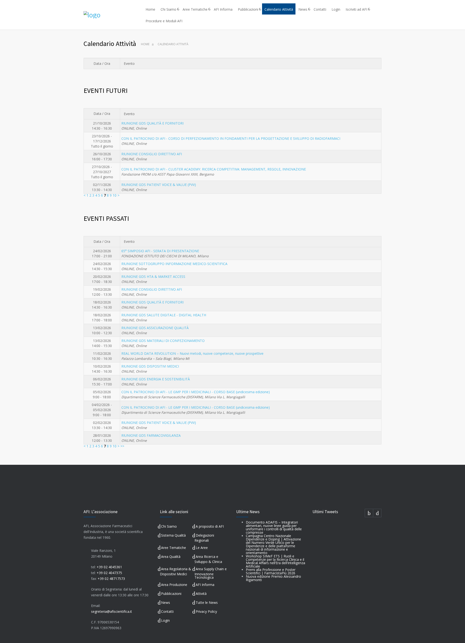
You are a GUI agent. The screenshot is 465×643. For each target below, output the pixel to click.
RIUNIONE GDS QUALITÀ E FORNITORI (152, 123)
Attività (201, 593)
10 (114, 195)
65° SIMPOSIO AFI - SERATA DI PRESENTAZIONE (160, 251)
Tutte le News (207, 602)
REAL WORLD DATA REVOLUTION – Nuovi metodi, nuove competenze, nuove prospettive (192, 353)
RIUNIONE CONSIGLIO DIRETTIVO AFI (151, 154)
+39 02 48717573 (111, 578)
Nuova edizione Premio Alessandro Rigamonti (273, 578)
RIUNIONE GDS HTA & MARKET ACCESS (153, 276)
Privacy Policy (206, 611)
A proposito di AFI (210, 526)
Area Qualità (170, 556)
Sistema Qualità (173, 535)
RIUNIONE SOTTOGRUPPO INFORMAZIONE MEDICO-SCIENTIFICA (174, 263)
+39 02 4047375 (109, 572)
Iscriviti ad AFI (356, 9)
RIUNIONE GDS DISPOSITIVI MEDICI (150, 366)
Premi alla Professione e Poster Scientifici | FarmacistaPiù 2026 (270, 571)
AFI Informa (223, 9)
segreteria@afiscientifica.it (111, 611)
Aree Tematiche (195, 9)
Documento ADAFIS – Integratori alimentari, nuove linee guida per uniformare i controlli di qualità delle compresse (274, 527)
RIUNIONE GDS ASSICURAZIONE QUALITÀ (155, 327)
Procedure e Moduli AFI (164, 21)
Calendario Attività (278, 9)
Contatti (320, 9)
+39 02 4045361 (109, 567)
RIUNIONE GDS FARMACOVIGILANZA (151, 435)
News (302, 9)
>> (122, 446)
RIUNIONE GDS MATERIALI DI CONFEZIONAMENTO (163, 340)
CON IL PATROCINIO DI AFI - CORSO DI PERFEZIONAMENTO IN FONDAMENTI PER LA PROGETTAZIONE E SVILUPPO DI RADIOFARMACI (230, 138)
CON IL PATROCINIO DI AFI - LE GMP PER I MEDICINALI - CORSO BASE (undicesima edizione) (195, 392)
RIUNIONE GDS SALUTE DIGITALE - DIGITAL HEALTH (163, 315)
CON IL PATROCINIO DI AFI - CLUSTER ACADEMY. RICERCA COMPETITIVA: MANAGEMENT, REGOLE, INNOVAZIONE (213, 169)
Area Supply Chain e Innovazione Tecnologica (210, 573)
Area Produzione (174, 584)
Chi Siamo (168, 9)
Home (150, 9)
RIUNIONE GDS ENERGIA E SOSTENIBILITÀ (155, 379)
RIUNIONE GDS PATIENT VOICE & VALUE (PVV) (158, 184)
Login (336, 9)
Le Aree (202, 547)
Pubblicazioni (248, 9)
